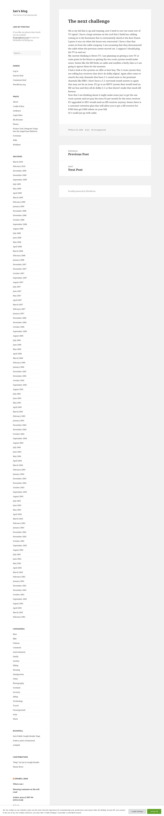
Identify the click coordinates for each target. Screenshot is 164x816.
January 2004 (18, 474)
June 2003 (17, 505)
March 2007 (18, 304)
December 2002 (19, 532)
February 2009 (19, 202)
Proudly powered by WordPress (81, 191)
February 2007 (19, 309)
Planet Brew (18, 767)
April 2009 (17, 193)
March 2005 (18, 411)
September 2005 (20, 385)
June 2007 (17, 291)
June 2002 (17, 559)
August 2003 (18, 496)
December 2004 (19, 425)
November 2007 (19, 269)
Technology (18, 701)
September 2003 (20, 492)
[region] (82, 810)
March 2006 (18, 358)
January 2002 (18, 581)
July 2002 (17, 554)
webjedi (16, 745)
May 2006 (17, 349)
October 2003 (18, 487)
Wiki (15, 140)
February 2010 (19, 166)
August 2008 (18, 229)
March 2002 (18, 572)
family (15, 656)
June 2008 (17, 237)
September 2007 (20, 278)
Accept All (154, 811)
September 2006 (20, 331)
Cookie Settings (137, 811)
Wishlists (17, 144)
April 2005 (17, 407)
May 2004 (17, 456)
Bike (15, 638)
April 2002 (17, 568)
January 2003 (18, 527)
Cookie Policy (18, 106)
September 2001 (20, 599)
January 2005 (18, 420)
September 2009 (20, 179)
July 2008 (17, 233)
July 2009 (17, 184)
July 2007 (17, 287)
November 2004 (19, 429)
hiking (15, 665)
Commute (17, 647)
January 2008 (18, 260)
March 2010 (18, 162)
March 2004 (18, 465)
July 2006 (17, 340)
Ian (88, 130)
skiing (15, 696)
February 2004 (19, 469)
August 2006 (18, 336)
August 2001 (18, 603)
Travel (16, 705)
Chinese (16, 643)
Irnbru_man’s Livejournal (24, 740)
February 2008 (19, 255)
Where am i (18, 784)
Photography (18, 683)
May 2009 (17, 188)
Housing (16, 670)
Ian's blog (20, 11)
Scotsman (17, 136)
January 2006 (18, 367)
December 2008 (19, 211)
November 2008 (19, 215)
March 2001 (18, 612)
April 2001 (17, 608)
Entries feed (18, 75)
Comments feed (19, 80)
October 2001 (18, 594)
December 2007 (19, 264)
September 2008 (20, 224)
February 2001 (19, 617)
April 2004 (17, 461)
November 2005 (19, 376)
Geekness (17, 111)
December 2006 (19, 318)
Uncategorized (19, 710)
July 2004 (17, 447)
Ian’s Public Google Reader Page (26, 736)
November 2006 (19, 322)
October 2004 (18, 434)
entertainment (19, 652)
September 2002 (20, 545)
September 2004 (20, 438)
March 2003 (18, 519)
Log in (15, 71)
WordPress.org (19, 84)
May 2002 (17, 563)
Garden (16, 661)
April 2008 (17, 246)
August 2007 (18, 282)
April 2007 (17, 300)
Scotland (16, 688)
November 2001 (19, 590)
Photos (16, 124)
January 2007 (18, 313)
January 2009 (18, 206)
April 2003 (17, 514)
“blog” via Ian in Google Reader (26, 762)
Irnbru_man (21, 778)
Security (16, 692)
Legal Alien (18, 115)
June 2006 (17, 345)
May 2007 (17, 295)
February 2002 (19, 577)
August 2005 (18, 389)
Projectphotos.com (21, 37)
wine (15, 714)
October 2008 (18, 220)
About (15, 102)
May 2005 (17, 403)
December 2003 (19, 478)
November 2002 (19, 536)
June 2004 (17, 452)
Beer (15, 634)
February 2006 (19, 362)
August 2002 (18, 550)
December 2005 (19, 371)
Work (15, 719)
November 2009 (19, 175)
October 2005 (18, 380)
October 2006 (18, 327)
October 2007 (18, 273)
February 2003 (19, 523)
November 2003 (19, 483)
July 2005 (17, 394)
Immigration (18, 674)
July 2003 (17, 501)
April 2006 (17, 353)
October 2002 (18, 541)
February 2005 (19, 416)
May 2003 (17, 510)
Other (15, 679)
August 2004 (18, 443)
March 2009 (18, 197)
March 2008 (18, 251)
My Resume (18, 119)
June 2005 (17, 398)
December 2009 (19, 171)
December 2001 (19, 585)
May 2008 (17, 242)
